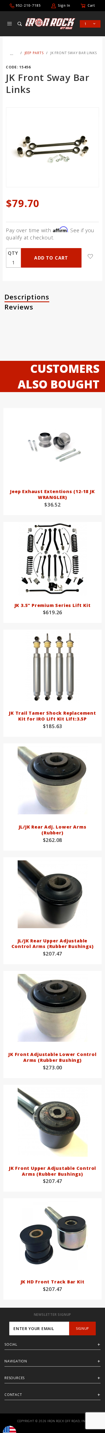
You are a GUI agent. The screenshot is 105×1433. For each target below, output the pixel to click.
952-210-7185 (28, 5)
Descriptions (26, 296)
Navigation (15, 1361)
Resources (14, 1378)
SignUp (82, 1328)
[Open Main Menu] (9, 24)
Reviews (18, 306)
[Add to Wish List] (90, 256)
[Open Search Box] (20, 24)
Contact (13, 1394)
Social (10, 1344)
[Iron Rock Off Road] (50, 23)
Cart (91, 5)
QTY (13, 253)
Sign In (64, 5)
